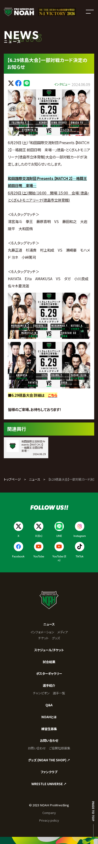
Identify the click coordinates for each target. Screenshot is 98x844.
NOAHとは (49, 717)
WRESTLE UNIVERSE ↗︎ (49, 784)
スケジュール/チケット (49, 650)
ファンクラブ (49, 772)
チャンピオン (41, 693)
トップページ (12, 479)
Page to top (93, 811)
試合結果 (49, 662)
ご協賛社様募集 (59, 748)
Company (49, 812)
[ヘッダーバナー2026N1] (57, 12)
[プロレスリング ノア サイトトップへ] (19, 12)
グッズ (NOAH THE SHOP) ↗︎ (49, 760)
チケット (43, 638)
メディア (62, 632)
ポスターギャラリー (49, 673)
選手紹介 (49, 685)
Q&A (49, 705)
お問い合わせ (49, 740)
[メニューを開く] (90, 12)
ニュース (34, 479)
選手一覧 (59, 693)
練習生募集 (49, 729)
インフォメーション (42, 632)
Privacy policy (49, 820)
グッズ (56, 638)
